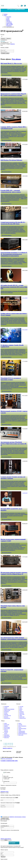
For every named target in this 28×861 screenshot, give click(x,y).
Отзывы (5, 712)
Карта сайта (20, 734)
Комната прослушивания (9, 709)
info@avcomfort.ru (7, 748)
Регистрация (12, 842)
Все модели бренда (6, 75)
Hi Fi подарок (7, 727)
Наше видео (6, 737)
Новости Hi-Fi (7, 728)
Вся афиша (16, 59)
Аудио (5, 15)
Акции (20, 715)
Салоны (5, 707)
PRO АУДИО (9, 24)
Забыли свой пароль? (6, 838)
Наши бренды (7, 736)
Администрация (21, 731)
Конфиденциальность (22, 733)
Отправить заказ (4, 818)
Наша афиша (6, 734)
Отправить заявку (5, 53)
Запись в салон (7, 710)
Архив (19, 729)
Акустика (8, 16)
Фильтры (3, 41)
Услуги (19, 727)
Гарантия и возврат (22, 728)
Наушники (9, 25)
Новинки (6, 725)
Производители (22, 718)
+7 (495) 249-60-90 (8, 743)
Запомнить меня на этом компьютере (10, 830)
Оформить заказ (4, 791)
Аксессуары (9, 23)
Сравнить (12, 43)
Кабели (8, 20)
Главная (5, 14)
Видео (7, 19)
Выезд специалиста (22, 725)
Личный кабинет (21, 732)
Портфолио (6, 711)
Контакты (6, 716)
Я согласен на (14, 816)
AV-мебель (9, 21)
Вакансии (6, 714)
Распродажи (21, 716)
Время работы (7, 718)
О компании (6, 706)
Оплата (19, 723)
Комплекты (21, 712)
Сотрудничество (7, 715)
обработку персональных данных (17, 816)
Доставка (20, 724)
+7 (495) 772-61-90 (8, 745)
